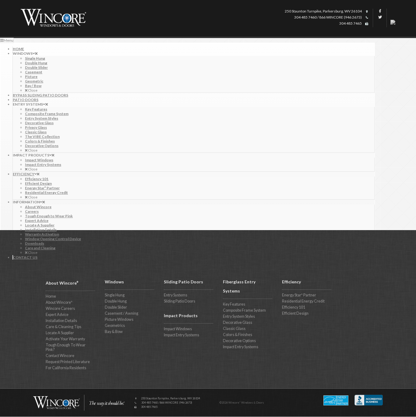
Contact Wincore (60, 355)
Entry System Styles (239, 316)
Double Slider (116, 307)
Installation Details (61, 320)
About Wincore (59, 302)
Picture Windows (119, 319)
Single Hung (115, 295)
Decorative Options (239, 340)
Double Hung (116, 301)
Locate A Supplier (60, 333)
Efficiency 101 (293, 307)
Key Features (234, 304)
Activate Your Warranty (65, 339)
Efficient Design (295, 313)
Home (51, 296)
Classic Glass (234, 328)
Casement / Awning (121, 313)
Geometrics (115, 325)
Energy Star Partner (299, 295)
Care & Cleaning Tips (63, 326)
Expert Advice (57, 314)
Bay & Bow (114, 331)
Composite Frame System (244, 310)
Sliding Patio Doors (179, 301)
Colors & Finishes (237, 334)
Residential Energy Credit (303, 301)
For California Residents (66, 368)
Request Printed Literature (68, 361)
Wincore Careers (60, 308)
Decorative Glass (237, 322)
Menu (8, 40)
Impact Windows (178, 329)
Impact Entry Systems (181, 335)
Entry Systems (175, 295)
